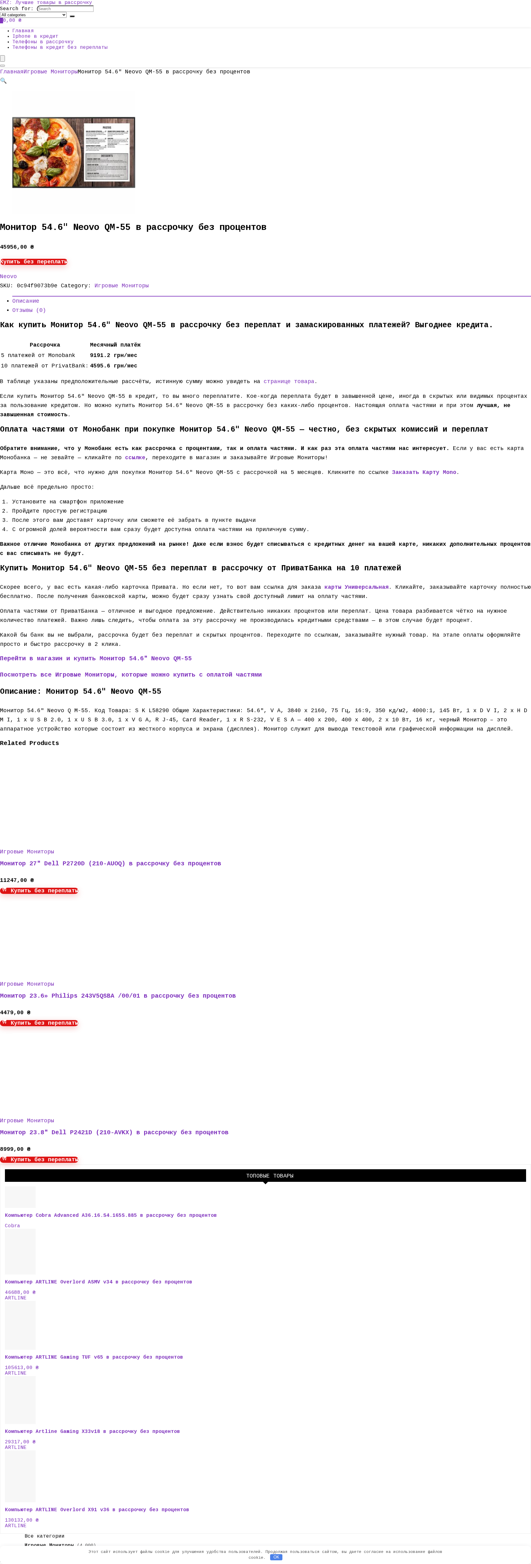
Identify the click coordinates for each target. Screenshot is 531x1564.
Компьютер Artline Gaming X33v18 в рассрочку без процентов (92, 1431)
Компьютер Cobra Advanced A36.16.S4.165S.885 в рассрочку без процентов (111, 1215)
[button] (3, 81)
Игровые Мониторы (51, 72)
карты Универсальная (356, 587)
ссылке (135, 458)
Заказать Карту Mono (424, 472)
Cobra (12, 1226)
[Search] (72, 16)
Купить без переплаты (34, 262)
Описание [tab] (25, 301)
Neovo (8, 277)
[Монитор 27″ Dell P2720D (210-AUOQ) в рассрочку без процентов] (58, 837)
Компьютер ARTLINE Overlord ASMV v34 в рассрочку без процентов (98, 1282)
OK (276, 1557)
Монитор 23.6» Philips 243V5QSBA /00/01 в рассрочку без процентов (118, 995)
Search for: (17, 9)
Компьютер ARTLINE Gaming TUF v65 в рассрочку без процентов (94, 1357)
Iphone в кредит (35, 36)
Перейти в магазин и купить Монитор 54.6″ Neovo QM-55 (96, 658)
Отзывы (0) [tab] (29, 310)
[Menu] (2, 58)
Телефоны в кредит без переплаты (60, 47)
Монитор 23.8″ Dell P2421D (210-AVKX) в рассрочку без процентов (114, 1132)
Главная (23, 31)
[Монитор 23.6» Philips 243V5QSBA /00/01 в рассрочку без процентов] (58, 969)
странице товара (289, 381)
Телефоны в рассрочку (43, 42)
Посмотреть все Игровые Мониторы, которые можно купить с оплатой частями (131, 674)
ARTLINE (15, 1298)
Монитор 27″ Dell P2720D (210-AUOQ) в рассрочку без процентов (110, 863)
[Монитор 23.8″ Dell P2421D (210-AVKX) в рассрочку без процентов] (58, 1106)
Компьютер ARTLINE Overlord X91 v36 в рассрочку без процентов (97, 1510)
